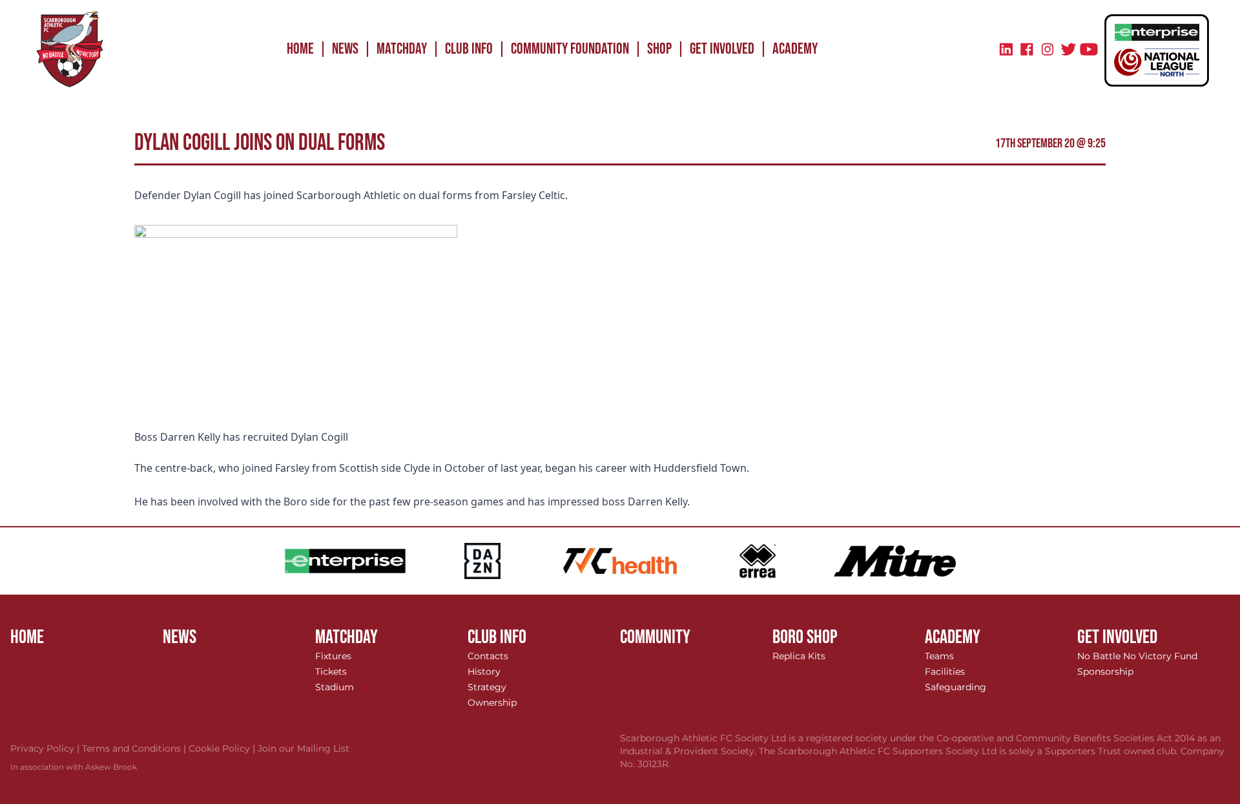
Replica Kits (798, 656)
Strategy (487, 687)
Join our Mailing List (303, 748)
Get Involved (722, 48)
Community (655, 637)
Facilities (945, 671)
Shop (659, 48)
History (484, 671)
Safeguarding (955, 687)
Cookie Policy (223, 748)
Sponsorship (1105, 671)
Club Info (469, 48)
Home (300, 48)
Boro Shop (805, 637)
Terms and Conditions (135, 748)
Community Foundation (570, 48)
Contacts (488, 656)
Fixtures (333, 656)
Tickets (331, 671)
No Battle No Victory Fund (1137, 656)
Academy (795, 48)
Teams (939, 656)
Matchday (402, 48)
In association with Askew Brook (73, 767)
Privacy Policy (46, 748)
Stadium (334, 687)
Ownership (492, 702)
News (345, 48)
